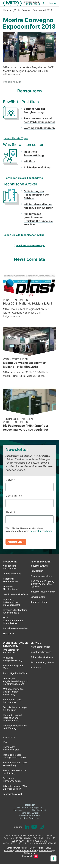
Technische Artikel (29, 813)
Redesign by (28, 856)
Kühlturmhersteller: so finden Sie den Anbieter (38, 206)
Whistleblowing (46, 850)
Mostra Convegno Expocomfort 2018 (33, 10)
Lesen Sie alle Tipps (16, 138)
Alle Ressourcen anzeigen (30, 245)
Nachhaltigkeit (39, 810)
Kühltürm (29, 161)
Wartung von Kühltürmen (39, 128)
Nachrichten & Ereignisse (29, 807)
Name (10, 480)
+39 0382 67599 (32, 4)
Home (6, 10)
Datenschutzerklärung (41, 531)
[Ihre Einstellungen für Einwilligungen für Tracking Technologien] (53, 858)
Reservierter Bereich (29, 815)
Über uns (17, 810)
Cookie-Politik (36, 847)
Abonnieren (15, 541)
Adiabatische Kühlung (37, 167)
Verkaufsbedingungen (26, 850)
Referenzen (29, 805)
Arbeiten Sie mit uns (29, 818)
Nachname (14, 496)
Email (10, 512)
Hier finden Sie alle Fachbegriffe (23, 177)
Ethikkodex (29, 853)
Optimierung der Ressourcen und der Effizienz (36, 195)
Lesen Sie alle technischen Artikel (24, 234)
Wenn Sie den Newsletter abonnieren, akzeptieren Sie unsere (29, 529)
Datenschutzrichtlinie (17, 847)
